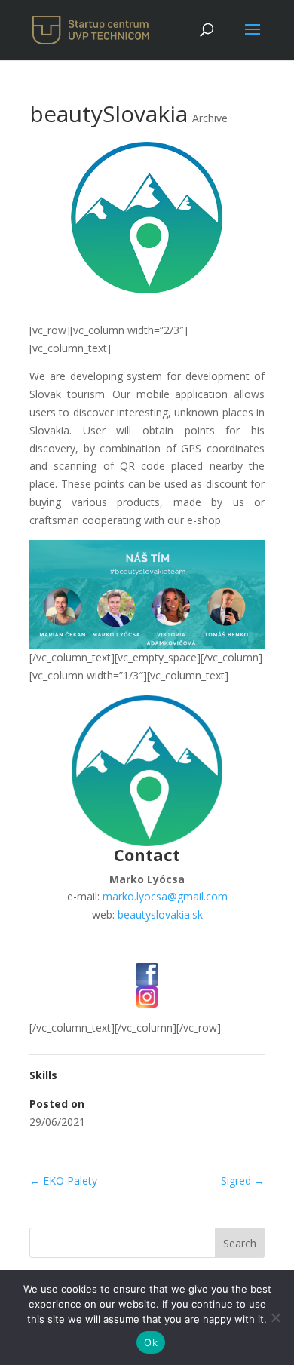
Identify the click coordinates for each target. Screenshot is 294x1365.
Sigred (243, 1180)
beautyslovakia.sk (160, 914)
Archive (210, 118)
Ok (151, 1342)
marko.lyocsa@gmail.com (165, 896)
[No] (275, 1317)
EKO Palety (63, 1180)
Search (239, 1243)
